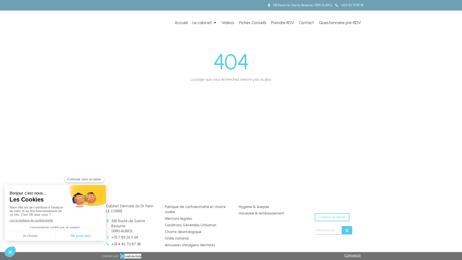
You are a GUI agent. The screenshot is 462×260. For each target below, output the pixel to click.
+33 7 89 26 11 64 (124, 237)
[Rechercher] (347, 230)
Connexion (352, 255)
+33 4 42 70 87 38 (126, 244)
